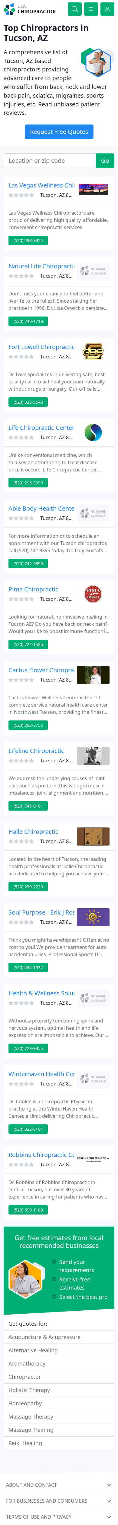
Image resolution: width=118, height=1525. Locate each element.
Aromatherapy (26, 1363)
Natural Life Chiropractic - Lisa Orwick (61, 266)
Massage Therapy (30, 1416)
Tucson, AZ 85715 (60, 841)
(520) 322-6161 (28, 1129)
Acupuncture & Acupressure (44, 1337)
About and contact (31, 1485)
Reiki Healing (25, 1443)
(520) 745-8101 (28, 806)
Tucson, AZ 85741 (60, 1003)
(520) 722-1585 (28, 644)
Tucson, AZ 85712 (60, 599)
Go (105, 160)
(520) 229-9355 (28, 1048)
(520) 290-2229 (28, 887)
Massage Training (31, 1429)
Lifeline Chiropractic (36, 751)
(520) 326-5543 (28, 402)
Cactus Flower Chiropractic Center (56, 670)
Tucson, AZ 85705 (60, 276)
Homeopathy (25, 1403)
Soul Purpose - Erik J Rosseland (51, 912)
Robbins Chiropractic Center (47, 1155)
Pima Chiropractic (33, 589)
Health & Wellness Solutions (47, 993)
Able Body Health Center (42, 508)
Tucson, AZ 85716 (60, 356)
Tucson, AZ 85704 (60, 518)
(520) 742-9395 (28, 563)
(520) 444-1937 (28, 967)
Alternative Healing (33, 1350)
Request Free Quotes (59, 132)
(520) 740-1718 (28, 321)
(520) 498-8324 (28, 240)
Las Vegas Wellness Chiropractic (53, 185)
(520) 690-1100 (28, 1210)
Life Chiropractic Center (41, 428)
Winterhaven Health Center (46, 1074)
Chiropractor (24, 1376)
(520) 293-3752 (28, 725)
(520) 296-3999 (28, 483)
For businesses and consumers (46, 1501)
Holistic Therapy (29, 1390)
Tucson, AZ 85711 (60, 195)
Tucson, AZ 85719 (60, 922)
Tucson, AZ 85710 (60, 437)
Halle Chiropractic (33, 831)
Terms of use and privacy (38, 1517)
